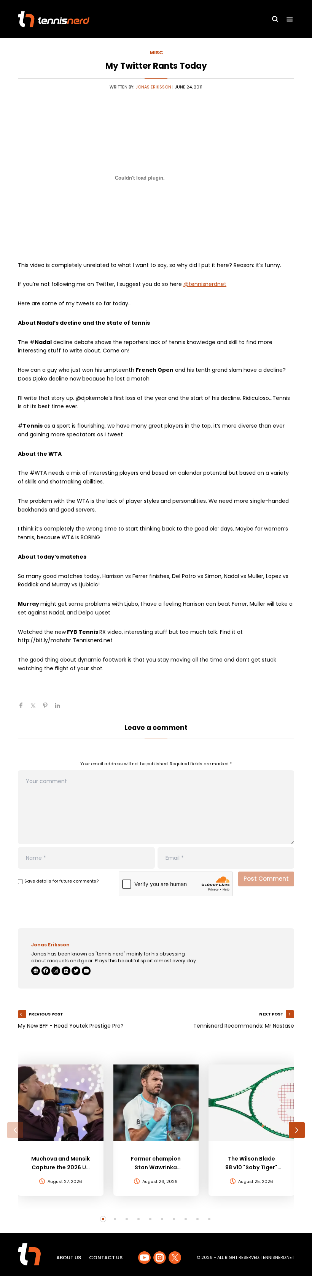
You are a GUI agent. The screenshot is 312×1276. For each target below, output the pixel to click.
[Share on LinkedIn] (60, 709)
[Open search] (275, 19)
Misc (156, 52)
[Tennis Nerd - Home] (53, 19)
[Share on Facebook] (24, 709)
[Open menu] (289, 19)
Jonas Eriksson (153, 87)
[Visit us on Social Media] (144, 1257)
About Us (68, 1257)
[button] (15, 1130)
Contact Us (106, 1257)
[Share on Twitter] (36, 709)
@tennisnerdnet (204, 284)
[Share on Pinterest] (48, 709)
